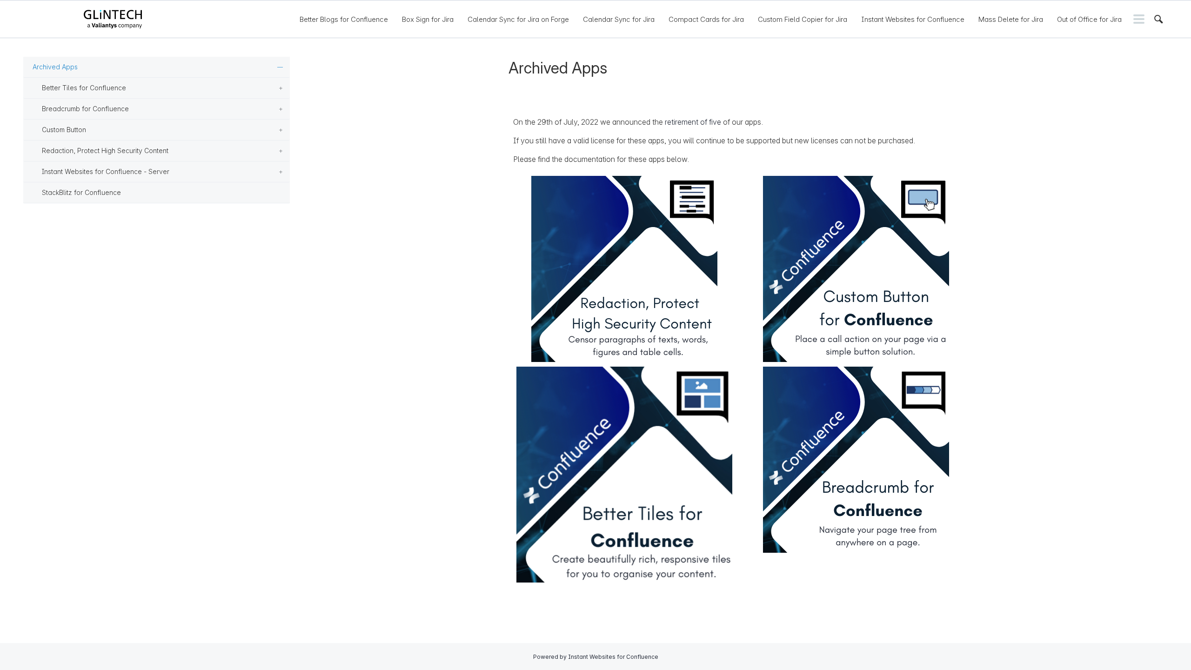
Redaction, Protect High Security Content (105, 150)
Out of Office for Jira (1089, 19)
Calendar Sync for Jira (619, 19)
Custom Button (64, 130)
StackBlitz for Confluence (81, 192)
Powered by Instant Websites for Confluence (595, 656)
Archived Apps (55, 67)
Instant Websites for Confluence (912, 19)
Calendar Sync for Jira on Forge (518, 19)
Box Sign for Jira (428, 19)
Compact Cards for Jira (706, 19)
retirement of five (693, 122)
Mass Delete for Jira (1010, 19)
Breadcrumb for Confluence (85, 109)
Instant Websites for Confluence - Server (105, 171)
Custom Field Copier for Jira (802, 19)
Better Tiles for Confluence (84, 88)
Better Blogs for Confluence (344, 19)
